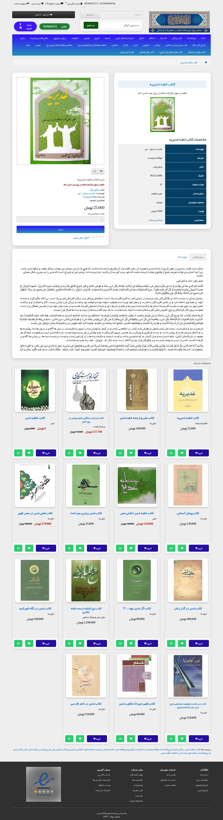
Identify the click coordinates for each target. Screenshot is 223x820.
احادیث (163, 38)
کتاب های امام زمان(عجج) (170, 51)
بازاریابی (139, 795)
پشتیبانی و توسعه (118, 813)
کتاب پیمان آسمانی (188, 513)
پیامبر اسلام (95, 749)
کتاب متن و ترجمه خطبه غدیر (137, 418)
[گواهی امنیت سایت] (43, 785)
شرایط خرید (202, 790)
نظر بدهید (77, 237)
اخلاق (141, 38)
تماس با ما (171, 774)
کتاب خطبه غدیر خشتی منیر (137, 513)
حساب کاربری (104, 774)
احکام (152, 38)
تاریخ (97, 38)
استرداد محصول (168, 779)
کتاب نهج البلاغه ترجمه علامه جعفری (86, 610)
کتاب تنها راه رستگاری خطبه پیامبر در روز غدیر (86, 419)
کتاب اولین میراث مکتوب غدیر (137, 703)
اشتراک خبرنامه (102, 790)
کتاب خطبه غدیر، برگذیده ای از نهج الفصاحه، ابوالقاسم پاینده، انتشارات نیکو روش (162, 749)
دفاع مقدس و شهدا (39, 38)
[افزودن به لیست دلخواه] (182, 452)
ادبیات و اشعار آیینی (124, 38)
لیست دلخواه (104, 785)
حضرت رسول (89, 193)
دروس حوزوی (59, 38)
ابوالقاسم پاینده (90, 196)
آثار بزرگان (177, 38)
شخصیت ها (137, 779)
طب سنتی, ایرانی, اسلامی (176, 44)
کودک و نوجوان (127, 51)
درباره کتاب (198, 257)
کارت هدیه (138, 790)
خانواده (75, 38)
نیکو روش (94, 189)
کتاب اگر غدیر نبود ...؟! (137, 608)
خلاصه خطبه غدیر (169, 752)
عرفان (157, 44)
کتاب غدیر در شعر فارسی (86, 703)
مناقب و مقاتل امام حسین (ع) (59, 44)
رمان (22, 38)
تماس (55, 26)
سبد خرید (25, 26)
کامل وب (101, 813)
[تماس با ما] (114, 3)
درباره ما (204, 774)
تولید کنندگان (136, 774)
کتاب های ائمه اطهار (196, 51)
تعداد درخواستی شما (96, 213)
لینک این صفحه (155, 219)
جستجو (90, 14)
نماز (28, 44)
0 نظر (86, 237)
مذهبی (115, 44)
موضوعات (138, 785)
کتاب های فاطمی (146, 51)
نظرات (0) (182, 257)
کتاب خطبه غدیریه (188, 62)
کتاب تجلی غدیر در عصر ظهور (35, 513)
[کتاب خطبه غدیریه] (61, 121)
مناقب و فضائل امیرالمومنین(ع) (92, 44)
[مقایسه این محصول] (171, 452)
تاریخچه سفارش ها (101, 779)
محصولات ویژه (136, 800)
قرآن (125, 44)
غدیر (135, 44)
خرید (60, 229)
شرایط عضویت (201, 785)
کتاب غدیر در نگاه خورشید (35, 608)
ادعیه (107, 38)
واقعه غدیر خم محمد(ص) (113, 749)
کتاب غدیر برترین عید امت (86, 513)
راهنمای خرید (202, 779)
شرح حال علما (198, 44)
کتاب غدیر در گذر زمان (188, 608)
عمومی (146, 44)
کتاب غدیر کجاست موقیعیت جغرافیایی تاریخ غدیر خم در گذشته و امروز (188, 705)
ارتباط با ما (191, 38)
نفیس (38, 44)
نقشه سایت (170, 785)
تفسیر (87, 38)
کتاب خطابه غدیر (35, 418)
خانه (203, 38)
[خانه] (206, 62)
